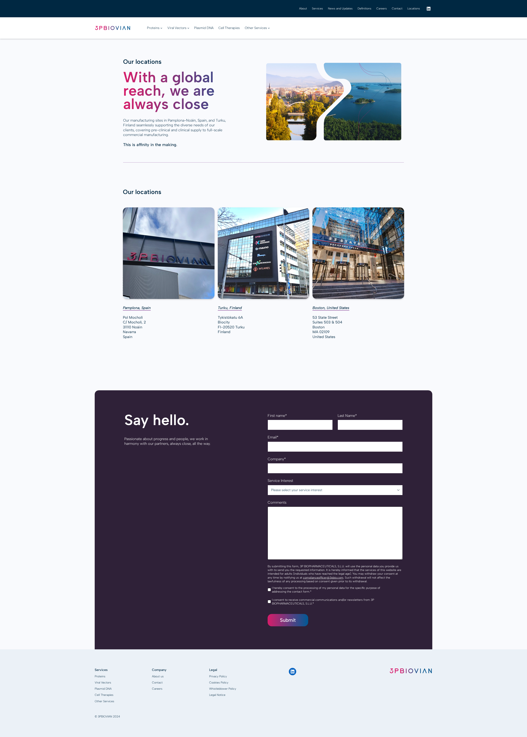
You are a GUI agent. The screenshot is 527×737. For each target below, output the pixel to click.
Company (277, 459)
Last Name (347, 415)
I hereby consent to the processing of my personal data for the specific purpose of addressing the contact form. (326, 589)
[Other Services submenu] (269, 28)
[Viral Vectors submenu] (188, 28)
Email (273, 437)
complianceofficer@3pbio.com (323, 577)
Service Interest (280, 480)
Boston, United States (330, 308)
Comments (277, 502)
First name (277, 415)
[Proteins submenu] (161, 28)
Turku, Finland (230, 308)
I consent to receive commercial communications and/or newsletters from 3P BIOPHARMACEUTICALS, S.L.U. (323, 601)
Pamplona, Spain (137, 308)
